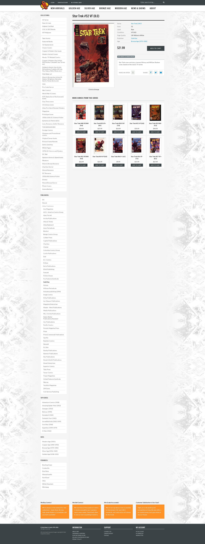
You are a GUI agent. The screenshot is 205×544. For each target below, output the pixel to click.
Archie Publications (49, 218)
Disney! (44, 179)
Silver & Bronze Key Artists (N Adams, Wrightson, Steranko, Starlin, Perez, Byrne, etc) (52, 79)
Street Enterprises (49, 363)
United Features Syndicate (52, 379)
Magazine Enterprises (50, 304)
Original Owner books (49, 138)
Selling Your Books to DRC (80, 537)
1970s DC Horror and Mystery (52, 151)
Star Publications (49, 357)
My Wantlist (140, 533)
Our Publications (49, 322)
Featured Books (47, 41)
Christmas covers (48, 105)
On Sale (106, 535)
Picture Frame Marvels (49, 141)
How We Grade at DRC (79, 535)
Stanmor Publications (50, 353)
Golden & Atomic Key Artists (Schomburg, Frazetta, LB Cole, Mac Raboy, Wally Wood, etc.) (52, 69)
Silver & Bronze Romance (50, 164)
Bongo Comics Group (50, 234)
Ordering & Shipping (78, 533)
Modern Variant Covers (50, 54)
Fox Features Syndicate (51, 279)
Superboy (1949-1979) (49, 428)
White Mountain (47, 484)
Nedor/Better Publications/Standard (50, 318)
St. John (45, 347)
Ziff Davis (46, 388)
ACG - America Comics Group (53, 212)
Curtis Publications (49, 253)
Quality (45, 338)
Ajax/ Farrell (47, 215)
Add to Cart (155, 48)
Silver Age (89, 8)
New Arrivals (57, 8)
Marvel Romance (47, 170)
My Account (140, 531)
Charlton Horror (47, 167)
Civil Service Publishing (51, 392)
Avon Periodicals (49, 228)
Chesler (45, 247)
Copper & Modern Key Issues (52, 51)
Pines (45, 331)
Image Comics (48, 295)
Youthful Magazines (49, 385)
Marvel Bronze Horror (49, 183)
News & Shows (138, 8)
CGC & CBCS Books (48, 29)
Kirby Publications (49, 298)
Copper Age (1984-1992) (50, 445)
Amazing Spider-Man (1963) (51, 405)
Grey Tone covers (48, 101)
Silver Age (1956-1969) (49, 451)
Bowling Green (47, 465)
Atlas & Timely (48, 222)
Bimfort (46, 231)
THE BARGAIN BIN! (49, 127)
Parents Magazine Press (51, 328)
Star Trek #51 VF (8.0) (137, 123)
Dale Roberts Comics (44, 5)
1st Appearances (47, 45)
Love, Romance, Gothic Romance (53, 124)
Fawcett (46, 272)
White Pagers (46, 148)
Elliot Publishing (48, 269)
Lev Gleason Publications (51, 301)
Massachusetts (47, 474)
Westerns (45, 160)
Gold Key (46, 282)
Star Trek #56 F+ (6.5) (118, 156)
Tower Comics (48, 373)
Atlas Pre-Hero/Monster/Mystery (53, 108)
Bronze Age (105, 8)
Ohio (44, 481)
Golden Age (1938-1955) (50, 454)
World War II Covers (49, 93)
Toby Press (47, 369)
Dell (44, 257)
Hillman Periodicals (49, 288)
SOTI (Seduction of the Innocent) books (53, 97)
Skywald (46, 344)
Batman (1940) (47, 412)
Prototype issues (47, 114)
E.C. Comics (47, 260)
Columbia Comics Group (51, 250)
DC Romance (46, 173)
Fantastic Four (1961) (49, 418)
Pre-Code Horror (48, 87)
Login (52, 2)
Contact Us (107, 531)
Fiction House (48, 276)
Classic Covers (47, 48)
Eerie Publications (49, 266)
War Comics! (46, 90)
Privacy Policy (77, 539)
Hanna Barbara (47, 189)
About (153, 8)
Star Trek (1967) (136, 23)
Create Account (63, 2)
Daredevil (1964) (47, 415)
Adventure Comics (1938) (50, 402)
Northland (45, 477)
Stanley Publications (50, 350)
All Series (45, 20)
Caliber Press (47, 237)
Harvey (45, 285)
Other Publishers (48, 206)
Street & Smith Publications (52, 360)
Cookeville (45, 468)
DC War (45, 154)
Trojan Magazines (49, 376)
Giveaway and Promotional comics (51, 134)
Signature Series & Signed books (52, 157)
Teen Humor (46, 38)
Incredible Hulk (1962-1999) (51, 421)
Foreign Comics (47, 130)
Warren (45, 382)
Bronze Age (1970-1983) (50, 448)
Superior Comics (48, 366)
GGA (43, 84)
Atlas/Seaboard (48, 225)
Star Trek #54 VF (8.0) (100, 156)
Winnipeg (45, 487)
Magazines (45, 111)
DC (43, 200)
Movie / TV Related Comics (51, 57)
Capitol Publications (50, 241)
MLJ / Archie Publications (51, 314)
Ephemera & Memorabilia (50, 121)
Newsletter (139, 535)
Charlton (46, 244)
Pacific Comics (48, 325)
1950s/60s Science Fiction (51, 176)
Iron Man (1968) (47, 424)
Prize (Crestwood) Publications (53, 334)
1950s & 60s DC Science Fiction (52, 117)
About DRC (75, 531)
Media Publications (49, 310)
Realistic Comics (48, 341)
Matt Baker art (47, 74)
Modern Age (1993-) (49, 441)
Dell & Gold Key (47, 145)
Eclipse (45, 263)
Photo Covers (46, 186)
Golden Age (74, 8)
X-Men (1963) (46, 431)
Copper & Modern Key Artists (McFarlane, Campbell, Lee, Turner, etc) (53, 62)
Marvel (44, 203)
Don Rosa (45, 471)
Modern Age (121, 8)
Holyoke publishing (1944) (52, 291)
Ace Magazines (48, 209)
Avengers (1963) (47, 409)
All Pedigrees (46, 32)
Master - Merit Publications (52, 307)
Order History (108, 533)
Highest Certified (48, 26)
